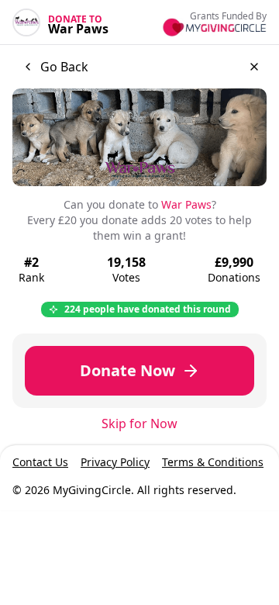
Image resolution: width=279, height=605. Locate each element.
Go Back (64, 66)
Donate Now (127, 370)
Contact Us (40, 462)
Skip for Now (139, 423)
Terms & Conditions (213, 462)
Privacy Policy (115, 462)
